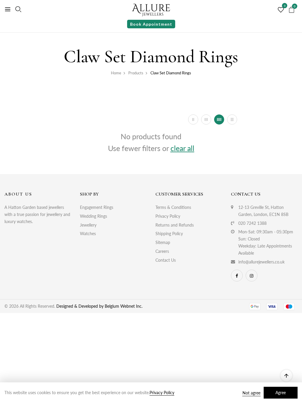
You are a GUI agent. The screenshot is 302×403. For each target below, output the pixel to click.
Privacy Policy (167, 216)
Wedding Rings (93, 216)
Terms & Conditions (173, 207)
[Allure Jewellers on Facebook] (237, 275)
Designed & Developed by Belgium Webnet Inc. (98, 306)
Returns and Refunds (174, 224)
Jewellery (88, 224)
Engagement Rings (96, 207)
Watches (88, 233)
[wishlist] (281, 10)
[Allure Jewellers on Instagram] (251, 275)
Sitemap (162, 242)
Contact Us (165, 260)
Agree (280, 392)
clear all (182, 148)
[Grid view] (193, 119)
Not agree (251, 392)
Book (151, 24)
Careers (162, 251)
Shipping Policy (169, 233)
